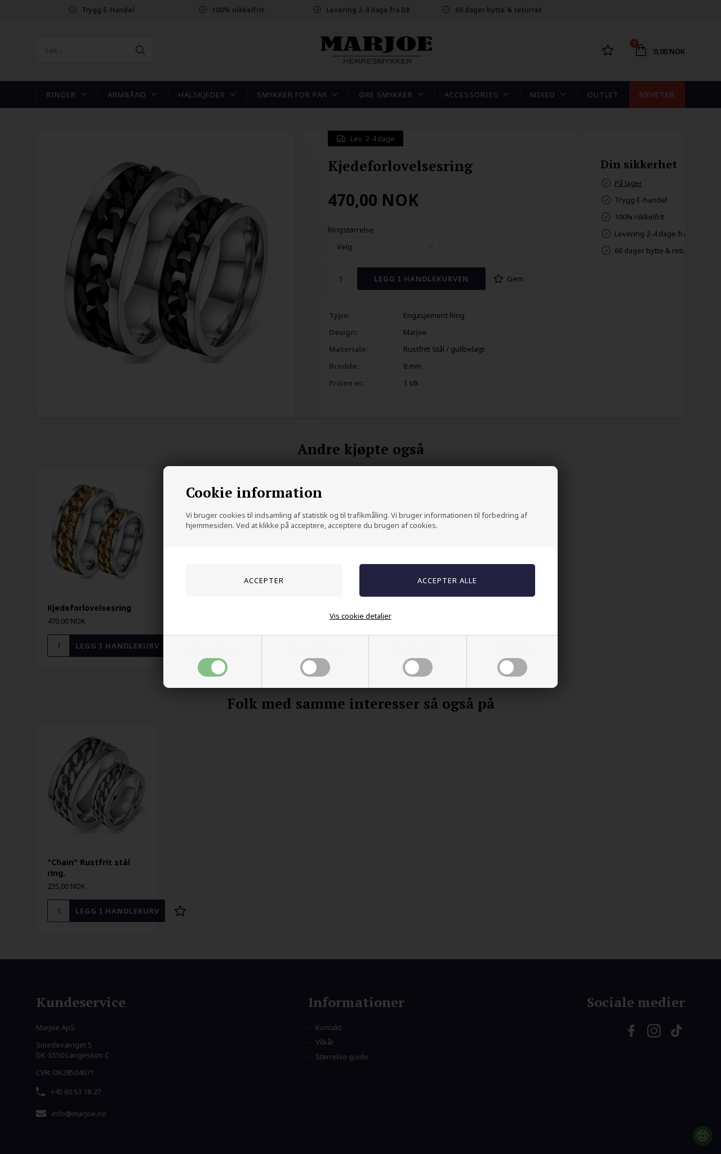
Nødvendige (213, 649)
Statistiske (512, 649)
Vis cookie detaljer (360, 616)
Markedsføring (315, 649)
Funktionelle (418, 649)
